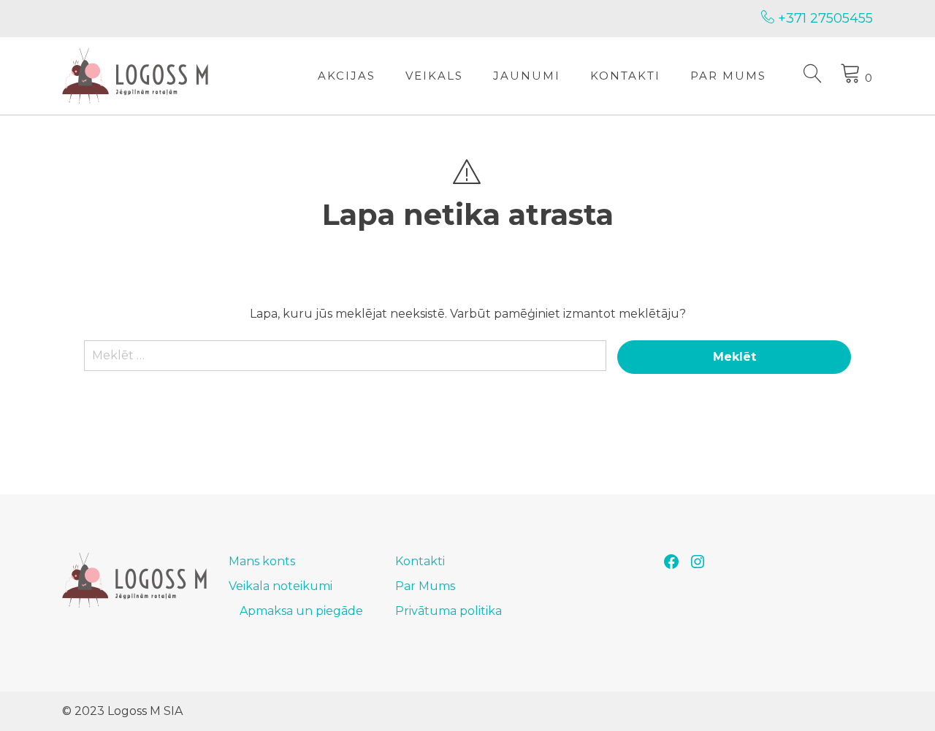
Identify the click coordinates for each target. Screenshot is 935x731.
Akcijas (346, 76)
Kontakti (625, 76)
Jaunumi (526, 76)
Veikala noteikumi (280, 586)
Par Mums (728, 76)
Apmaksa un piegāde (301, 611)
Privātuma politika (448, 611)
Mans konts (262, 561)
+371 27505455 (823, 18)
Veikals (434, 76)
